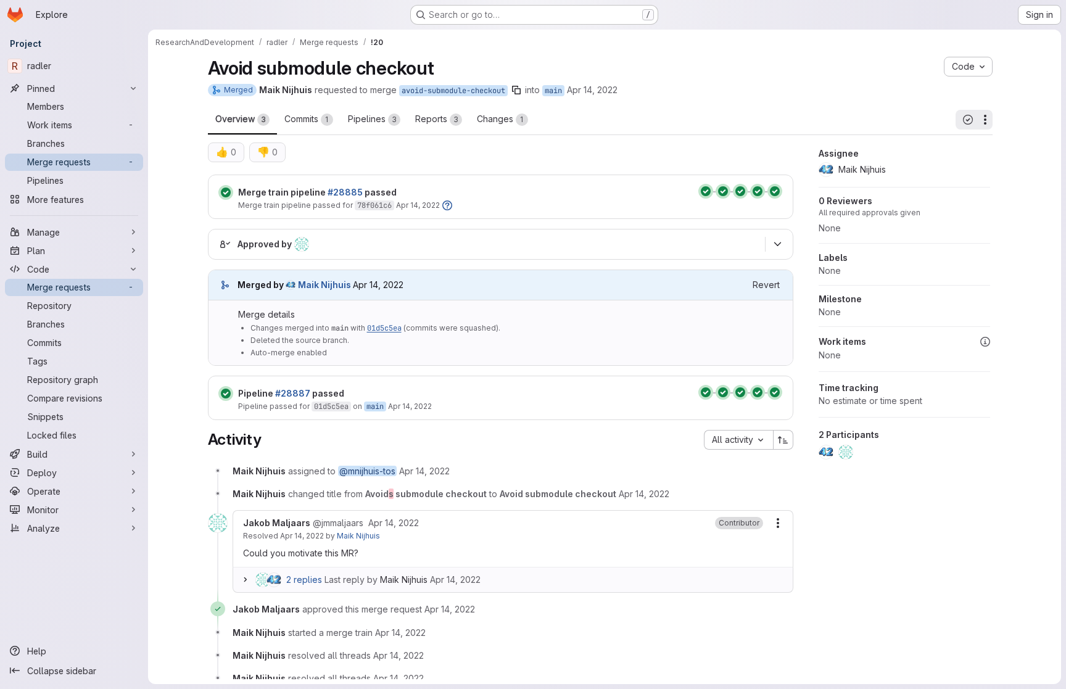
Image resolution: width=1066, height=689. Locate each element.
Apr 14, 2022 (592, 90)
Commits (306, 118)
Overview (240, 118)
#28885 (345, 192)
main (553, 91)
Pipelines (372, 118)
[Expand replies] (245, 579)
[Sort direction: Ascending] (783, 440)
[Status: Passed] (225, 192)
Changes (500, 118)
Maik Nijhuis (358, 535)
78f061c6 (374, 205)
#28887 (292, 393)
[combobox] (738, 440)
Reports (436, 118)
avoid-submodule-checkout (453, 91)
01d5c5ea (384, 328)
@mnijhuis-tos (367, 471)
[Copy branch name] (516, 90)
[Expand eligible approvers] (778, 244)
